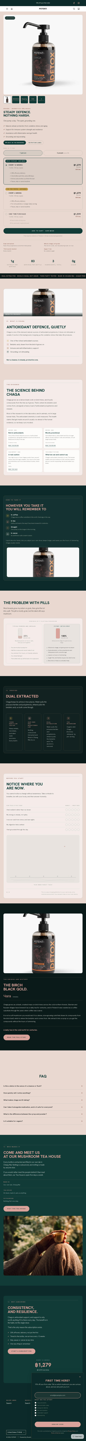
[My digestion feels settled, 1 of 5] (66, 824)
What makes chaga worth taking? (16, 1100)
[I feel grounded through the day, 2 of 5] (69, 829)
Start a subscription (21, 1351)
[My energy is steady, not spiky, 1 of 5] (66, 815)
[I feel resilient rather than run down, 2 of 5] (69, 810)
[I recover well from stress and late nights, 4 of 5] (75, 820)
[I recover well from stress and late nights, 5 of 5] (78, 820)
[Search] (74, 8)
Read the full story (16, 1037)
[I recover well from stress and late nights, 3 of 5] (72, 820)
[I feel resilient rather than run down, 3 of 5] (72, 810)
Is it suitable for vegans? (13, 1121)
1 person (23, 153)
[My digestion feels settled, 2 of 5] (69, 824)
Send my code (58, 1424)
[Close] (80, 1376)
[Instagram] (78, 3)
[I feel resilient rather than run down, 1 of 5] (66, 810)
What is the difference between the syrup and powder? (25, 1114)
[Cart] (78, 8)
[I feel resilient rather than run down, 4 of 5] (75, 810)
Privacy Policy (72, 1431)
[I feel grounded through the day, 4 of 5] (75, 829)
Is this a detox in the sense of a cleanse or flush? (22, 1086)
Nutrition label (35, 142)
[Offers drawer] (11, 8)
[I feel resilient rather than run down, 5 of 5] (78, 810)
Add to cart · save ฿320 (43, 231)
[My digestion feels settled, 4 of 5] (75, 824)
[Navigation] (7, 8)
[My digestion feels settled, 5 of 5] (78, 824)
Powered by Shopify (25, 1437)
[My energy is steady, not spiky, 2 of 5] (69, 815)
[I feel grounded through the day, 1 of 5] (66, 829)
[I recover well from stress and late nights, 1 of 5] (66, 820)
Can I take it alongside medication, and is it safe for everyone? (28, 1107)
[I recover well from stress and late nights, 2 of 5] (69, 820)
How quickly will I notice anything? (17, 1093)
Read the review (13, 445)
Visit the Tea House (16, 1209)
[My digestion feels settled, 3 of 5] (72, 824)
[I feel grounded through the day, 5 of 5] (78, 829)
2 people (63, 153)
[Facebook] (74, 3)
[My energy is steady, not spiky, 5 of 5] (78, 815)
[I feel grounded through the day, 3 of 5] (72, 829)
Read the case (12, 469)
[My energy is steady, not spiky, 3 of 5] (72, 815)
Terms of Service (56, 1433)
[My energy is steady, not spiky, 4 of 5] (75, 815)
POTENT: (43, 9)
